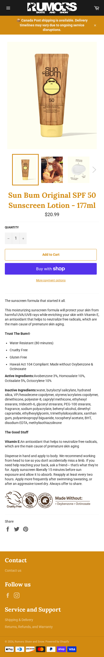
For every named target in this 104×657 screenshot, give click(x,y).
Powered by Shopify (57, 641)
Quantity (12, 227)
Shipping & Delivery (19, 620)
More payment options (51, 280)
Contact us (13, 570)
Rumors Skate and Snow (29, 641)
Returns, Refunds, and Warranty (29, 627)
